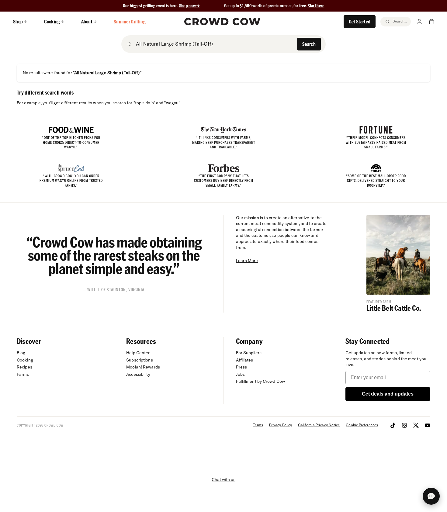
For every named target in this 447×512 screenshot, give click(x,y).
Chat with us (223, 479)
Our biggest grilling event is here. (151, 5)
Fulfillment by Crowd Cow (260, 381)
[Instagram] (404, 425)
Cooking (25, 360)
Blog (21, 352)
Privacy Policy (280, 425)
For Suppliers (249, 352)
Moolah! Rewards (143, 367)
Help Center (138, 352)
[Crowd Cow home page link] (222, 21)
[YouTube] (427, 425)
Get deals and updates (388, 393)
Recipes (24, 367)
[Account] (419, 21)
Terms (258, 425)
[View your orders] (431, 21)
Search (309, 44)
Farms (23, 374)
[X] (416, 425)
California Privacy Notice (319, 425)
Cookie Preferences (362, 425)
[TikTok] (393, 425)
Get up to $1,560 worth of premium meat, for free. (274, 5)
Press (241, 367)
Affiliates (244, 360)
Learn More (247, 260)
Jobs (240, 374)
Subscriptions (139, 360)
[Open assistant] (431, 496)
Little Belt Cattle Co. (393, 308)
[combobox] (214, 43)
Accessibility (138, 374)
